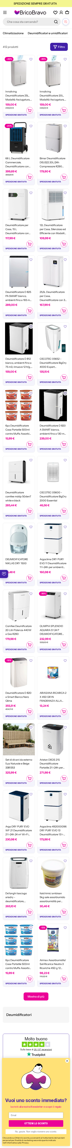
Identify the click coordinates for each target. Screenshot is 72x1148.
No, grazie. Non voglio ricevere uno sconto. (36, 1131)
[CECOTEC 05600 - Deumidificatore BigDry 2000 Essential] (53, 472)
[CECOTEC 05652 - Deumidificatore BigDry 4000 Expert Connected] (53, 338)
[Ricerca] (56, 22)
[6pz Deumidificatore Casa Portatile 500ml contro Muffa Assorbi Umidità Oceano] (19, 940)
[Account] (61, 12)
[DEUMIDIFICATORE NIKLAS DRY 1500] (19, 539)
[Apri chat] (65, 21)
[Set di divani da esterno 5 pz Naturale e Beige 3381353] (19, 739)
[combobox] (32, 22)
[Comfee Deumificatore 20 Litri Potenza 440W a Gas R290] (19, 606)
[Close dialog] (67, 1061)
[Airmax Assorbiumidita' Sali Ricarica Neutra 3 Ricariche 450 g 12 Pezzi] (53, 940)
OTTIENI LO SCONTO (36, 1123)
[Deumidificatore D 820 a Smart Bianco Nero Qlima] (19, 673)
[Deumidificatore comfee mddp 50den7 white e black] (19, 472)
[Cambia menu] (5, 12)
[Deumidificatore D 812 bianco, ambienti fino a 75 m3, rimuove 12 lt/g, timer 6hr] (19, 338)
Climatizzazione (13, 33)
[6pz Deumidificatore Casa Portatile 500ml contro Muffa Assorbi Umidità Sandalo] (19, 405)
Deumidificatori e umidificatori (48, 33)
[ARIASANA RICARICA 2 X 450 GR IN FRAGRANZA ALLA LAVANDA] (53, 673)
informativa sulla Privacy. (17, 1142)
